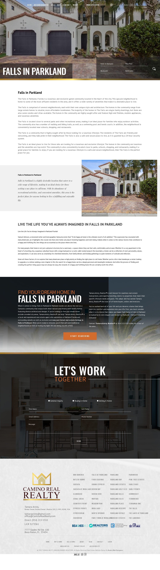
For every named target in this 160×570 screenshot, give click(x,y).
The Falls (133, 508)
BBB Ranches (78, 475)
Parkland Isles (117, 499)
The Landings (134, 518)
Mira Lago (96, 508)
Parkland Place (117, 504)
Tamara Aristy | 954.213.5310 (94, 5)
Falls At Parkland (99, 475)
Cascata (76, 484)
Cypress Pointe (80, 508)
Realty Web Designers (115, 550)
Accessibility (95, 546)
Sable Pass (133, 484)
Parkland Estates (118, 484)
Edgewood (77, 518)
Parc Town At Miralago (102, 518)
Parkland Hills (117, 494)
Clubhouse (78, 494)
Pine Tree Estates (136, 480)
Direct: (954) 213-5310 (36, 520)
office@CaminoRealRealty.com (40, 516)
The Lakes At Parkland (138, 513)
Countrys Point (80, 504)
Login (110, 542)
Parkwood (133, 475)
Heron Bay (96, 489)
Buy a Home (58, 542)
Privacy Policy (79, 546)
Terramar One (135, 504)
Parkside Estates (117, 518)
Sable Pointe (134, 489)
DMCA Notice (64, 546)
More (75, 5)
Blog (90, 542)
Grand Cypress (98, 484)
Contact (67, 5)
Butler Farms (79, 480)
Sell (53, 5)
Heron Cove (97, 494)
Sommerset (134, 494)
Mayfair (95, 499)
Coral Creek (78, 499)
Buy (59, 5)
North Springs (98, 513)
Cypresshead (78, 513)
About (82, 542)
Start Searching (80, 336)
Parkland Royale (117, 513)
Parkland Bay (116, 480)
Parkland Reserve (118, 508)
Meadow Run (97, 504)
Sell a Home (71, 542)
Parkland (114, 475)
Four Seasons (98, 480)
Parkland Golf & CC (118, 489)
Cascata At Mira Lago (82, 489)
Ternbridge (134, 499)
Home (29, 5)
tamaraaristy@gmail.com (37, 513)
